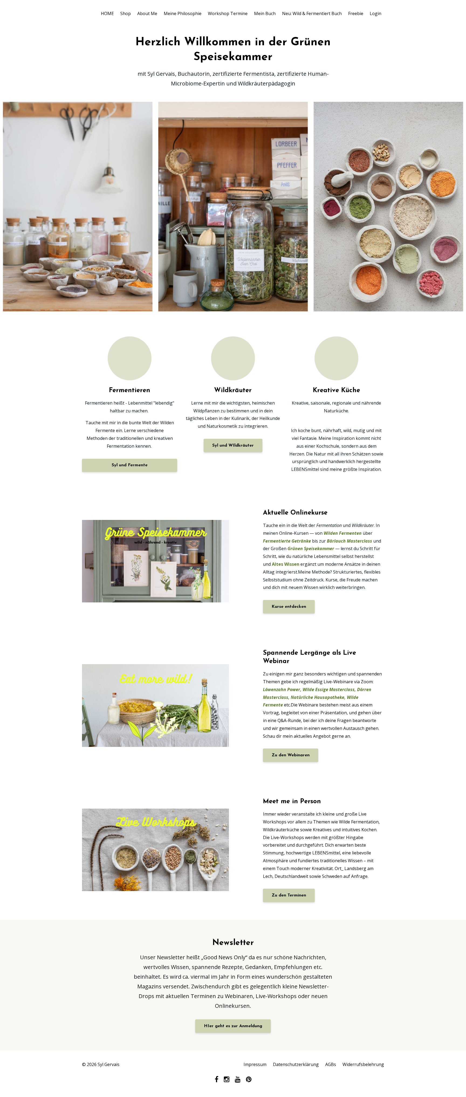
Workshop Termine (228, 13)
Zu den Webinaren (291, 755)
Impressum (255, 1064)
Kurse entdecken (289, 607)
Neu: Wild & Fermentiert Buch (312, 13)
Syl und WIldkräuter (233, 445)
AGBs (330, 1064)
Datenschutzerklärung (296, 1064)
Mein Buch (265, 13)
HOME (107, 13)
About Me (147, 13)
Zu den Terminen (289, 895)
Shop (125, 13)
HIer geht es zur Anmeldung (233, 1026)
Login (375, 13)
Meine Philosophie (182, 13)
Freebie (355, 13)
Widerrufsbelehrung (363, 1064)
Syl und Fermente (130, 465)
